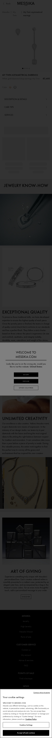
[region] (26, 713)
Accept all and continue (26, 733)
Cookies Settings (26, 725)
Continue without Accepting (41, 693)
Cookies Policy (31, 719)
